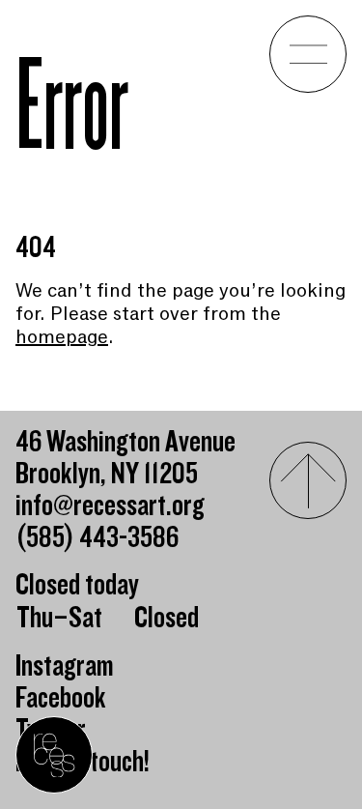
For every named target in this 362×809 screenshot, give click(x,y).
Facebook (60, 698)
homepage (61, 337)
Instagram (64, 666)
